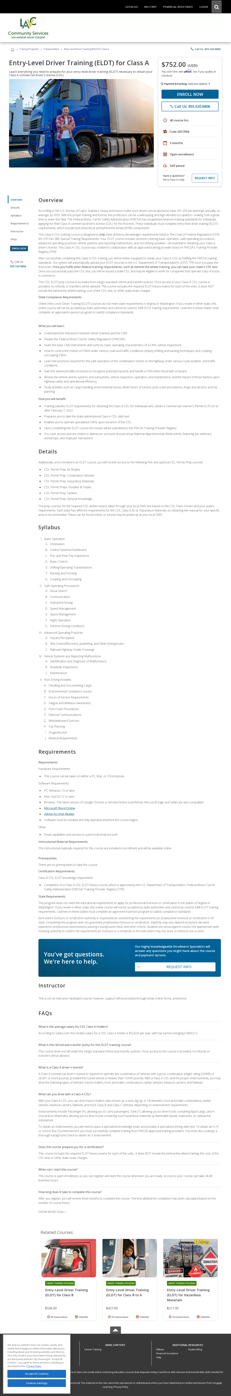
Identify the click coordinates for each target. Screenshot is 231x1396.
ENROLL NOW (190, 94)
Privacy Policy (121, 1386)
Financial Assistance (167, 1353)
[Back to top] (115, 1344)
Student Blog (195, 1349)
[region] (37, 1364)
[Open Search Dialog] (217, 6)
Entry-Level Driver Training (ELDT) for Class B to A (127, 1292)
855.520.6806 (18, 266)
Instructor (17, 231)
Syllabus (16, 215)
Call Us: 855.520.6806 (205, 49)
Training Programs (28, 49)
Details (15, 207)
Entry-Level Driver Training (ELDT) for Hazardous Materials (188, 1295)
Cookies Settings (36, 1383)
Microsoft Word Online (59, 808)
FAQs (14, 239)
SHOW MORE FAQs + (52, 1212)
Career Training (92, 1349)
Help (158, 1357)
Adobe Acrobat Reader (59, 814)
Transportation (51, 49)
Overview (16, 199)
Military (160, 1349)
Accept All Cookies (37, 1373)
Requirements (20, 223)
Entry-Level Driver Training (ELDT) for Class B (66, 1292)
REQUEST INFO (205, 178)
